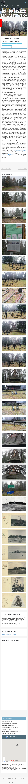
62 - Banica (22, 168)
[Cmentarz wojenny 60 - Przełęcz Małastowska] (14, 28)
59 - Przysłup (6, 168)
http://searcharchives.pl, (8, 154)
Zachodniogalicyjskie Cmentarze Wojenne (11, 6)
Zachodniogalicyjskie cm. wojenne (9, 43)
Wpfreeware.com (17, 782)
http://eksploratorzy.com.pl (20, 150)
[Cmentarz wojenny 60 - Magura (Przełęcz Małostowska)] (14, 184)
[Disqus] (14, 658)
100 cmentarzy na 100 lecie (7, 45)
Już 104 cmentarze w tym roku (9, 634)
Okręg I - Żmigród (19, 43)
